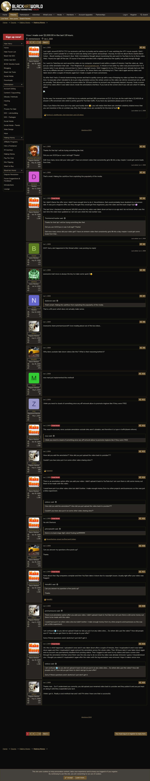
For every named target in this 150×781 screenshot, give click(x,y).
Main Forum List (10, 52)
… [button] (36, 42)
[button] (53, 15)
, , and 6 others (61, 539)
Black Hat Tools (10, 72)
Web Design (8, 129)
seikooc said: (49, 502)
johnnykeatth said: (51, 529)
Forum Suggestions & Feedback (12, 179)
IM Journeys (8, 150)
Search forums (25, 18)
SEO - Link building (11, 113)
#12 (143, 426)
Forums (13, 15)
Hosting (7, 101)
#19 (143, 644)
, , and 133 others (65, 115)
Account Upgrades (86, 15)
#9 (144, 348)
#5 (144, 244)
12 (40, 42)
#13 (143, 451)
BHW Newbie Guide (12, 64)
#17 (143, 572)
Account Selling (10, 89)
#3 (144, 173)
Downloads (8, 80)
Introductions (9, 185)
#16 (143, 546)
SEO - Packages (10, 117)
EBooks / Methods (11, 97)
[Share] (140, 47)
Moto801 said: (50, 584)
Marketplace (24, 15)
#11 (143, 400)
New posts (14, 18)
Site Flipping (8, 162)
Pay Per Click (9, 158)
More (6, 133)
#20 (143, 683)
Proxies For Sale (10, 109)
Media (59, 15)
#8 (144, 322)
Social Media (8, 76)
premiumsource (34, 39)
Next (45, 42)
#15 (143, 519)
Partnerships (100, 15)
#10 (143, 374)
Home (5, 15)
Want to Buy (9, 166)
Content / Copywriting (12, 93)
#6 (144, 270)
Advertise (36, 15)
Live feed (4, 18)
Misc (5, 105)
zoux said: (48, 436)
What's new (47, 15)
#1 (144, 48)
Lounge (7, 189)
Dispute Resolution (11, 174)
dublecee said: (50, 301)
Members (70, 15)
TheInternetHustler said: (54, 218)
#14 (143, 477)
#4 (144, 198)
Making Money (9, 154)
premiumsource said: (52, 611)
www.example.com (92, 65)
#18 (143, 606)
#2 (144, 147)
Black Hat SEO (9, 56)
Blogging (7, 68)
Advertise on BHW (86, 130)
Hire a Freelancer (10, 146)
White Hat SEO (10, 60)
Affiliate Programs (11, 142)
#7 (144, 296)
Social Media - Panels (12, 125)
